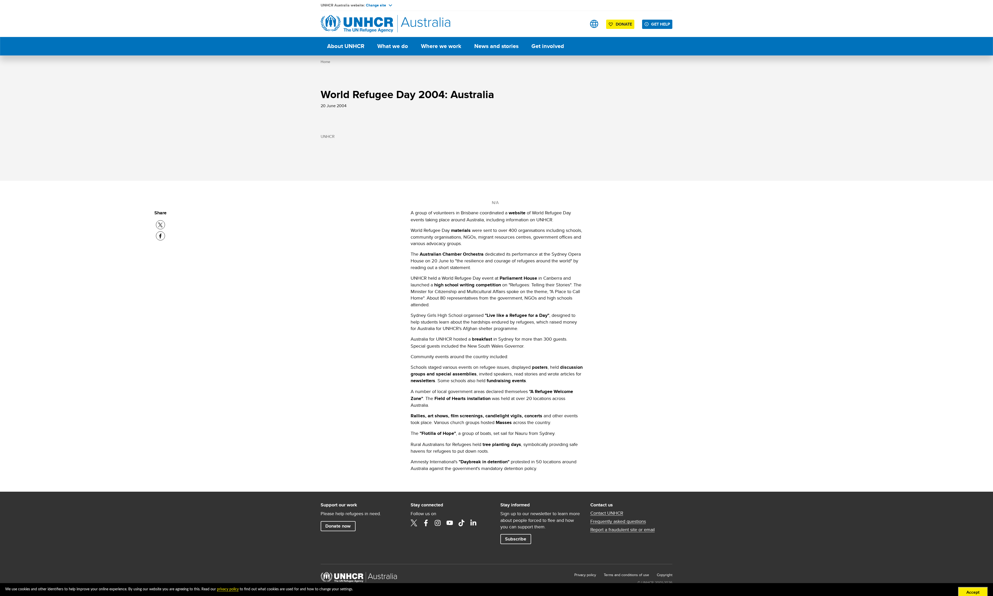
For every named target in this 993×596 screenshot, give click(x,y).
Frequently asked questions (618, 521)
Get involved (547, 46)
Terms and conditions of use (626, 574)
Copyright (664, 574)
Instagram (437, 523)
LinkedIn (473, 523)
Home (325, 61)
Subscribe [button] (515, 539)
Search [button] (578, 24)
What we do (392, 46)
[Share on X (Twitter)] (160, 224)
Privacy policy (585, 574)
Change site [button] (376, 5)
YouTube (449, 523)
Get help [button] (660, 24)
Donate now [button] (338, 526)
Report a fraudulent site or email (622, 529)
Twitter (414, 523)
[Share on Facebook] (160, 235)
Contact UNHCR (606, 513)
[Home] (357, 24)
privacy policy (228, 589)
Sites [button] (594, 24)
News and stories (496, 46)
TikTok (461, 523)
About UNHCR (345, 46)
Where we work (441, 46)
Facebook (426, 523)
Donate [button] (624, 24)
